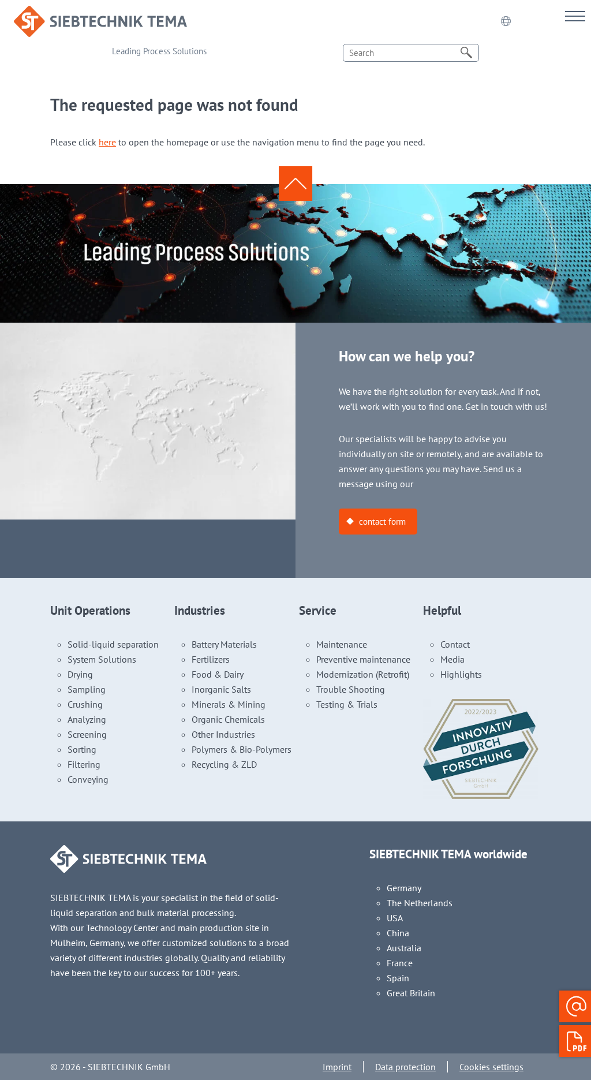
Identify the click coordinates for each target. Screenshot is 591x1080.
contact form (382, 521)
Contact (455, 644)
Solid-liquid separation (113, 644)
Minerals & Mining (228, 704)
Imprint (337, 1066)
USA (395, 918)
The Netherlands (419, 903)
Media (452, 659)
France (400, 963)
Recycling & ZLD (224, 764)
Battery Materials (224, 644)
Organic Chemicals (228, 719)
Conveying (88, 779)
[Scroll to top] (295, 183)
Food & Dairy (218, 674)
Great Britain (411, 993)
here (107, 142)
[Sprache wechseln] (505, 21)
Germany (404, 888)
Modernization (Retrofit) (362, 674)
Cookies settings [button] (491, 1066)
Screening (87, 734)
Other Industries (223, 734)
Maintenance (341, 644)
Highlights (461, 674)
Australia (404, 948)
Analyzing (87, 719)
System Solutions (102, 659)
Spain (398, 978)
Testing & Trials (346, 704)
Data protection (405, 1066)
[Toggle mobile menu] (575, 16)
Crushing (85, 704)
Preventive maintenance (363, 659)
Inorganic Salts (221, 689)
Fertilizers (211, 659)
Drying (80, 674)
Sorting (82, 749)
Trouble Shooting (350, 689)
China (398, 933)
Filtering (84, 764)
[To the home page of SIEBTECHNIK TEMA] (100, 13)
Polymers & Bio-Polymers (241, 749)
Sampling (87, 689)
